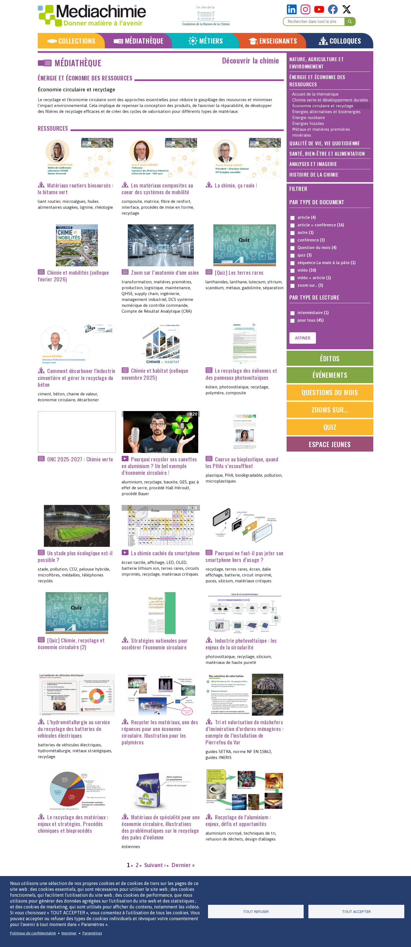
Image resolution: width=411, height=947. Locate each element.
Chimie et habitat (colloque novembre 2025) (155, 374)
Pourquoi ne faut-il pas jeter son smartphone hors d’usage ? (245, 556)
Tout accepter (356, 911)
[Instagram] (307, 12)
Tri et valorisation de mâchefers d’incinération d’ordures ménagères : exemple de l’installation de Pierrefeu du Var (245, 732)
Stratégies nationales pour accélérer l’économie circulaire (155, 643)
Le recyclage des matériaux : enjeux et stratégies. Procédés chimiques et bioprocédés (73, 823)
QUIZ (329, 427)
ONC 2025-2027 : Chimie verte (80, 459)
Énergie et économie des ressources (85, 78)
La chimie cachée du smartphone (165, 553)
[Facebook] (334, 12)
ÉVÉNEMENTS (330, 375)
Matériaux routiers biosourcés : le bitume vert (76, 188)
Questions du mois (330, 392)
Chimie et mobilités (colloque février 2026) (73, 275)
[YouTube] (320, 12)
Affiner (302, 338)
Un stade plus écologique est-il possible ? (75, 556)
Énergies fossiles (308, 123)
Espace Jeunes (330, 444)
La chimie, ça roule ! (236, 185)
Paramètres (92, 933)
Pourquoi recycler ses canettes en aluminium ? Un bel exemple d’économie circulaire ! (159, 465)
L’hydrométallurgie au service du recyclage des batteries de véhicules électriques (74, 728)
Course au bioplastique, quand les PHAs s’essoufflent (242, 462)
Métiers (211, 41)
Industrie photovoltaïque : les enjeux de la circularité (241, 643)
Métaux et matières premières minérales (321, 132)
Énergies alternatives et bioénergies (326, 111)
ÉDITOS (330, 358)
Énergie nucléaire (308, 117)
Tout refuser (256, 911)
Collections (77, 41)
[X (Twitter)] (346, 12)
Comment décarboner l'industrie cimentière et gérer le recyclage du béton (76, 377)
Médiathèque (144, 41)
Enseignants (278, 41)
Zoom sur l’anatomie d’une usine (165, 272)
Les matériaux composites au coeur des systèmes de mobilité (157, 188)
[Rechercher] (350, 21)
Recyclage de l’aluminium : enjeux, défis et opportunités (238, 820)
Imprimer (69, 933)
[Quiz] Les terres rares (239, 272)
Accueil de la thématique (315, 94)
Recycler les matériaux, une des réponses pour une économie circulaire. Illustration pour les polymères (160, 732)
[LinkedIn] (293, 12)
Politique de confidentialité (33, 933)
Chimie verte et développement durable (330, 100)
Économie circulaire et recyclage (322, 105)
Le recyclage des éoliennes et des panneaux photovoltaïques (241, 374)
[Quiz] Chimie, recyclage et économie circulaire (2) (71, 643)
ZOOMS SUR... (329, 409)
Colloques (345, 41)
